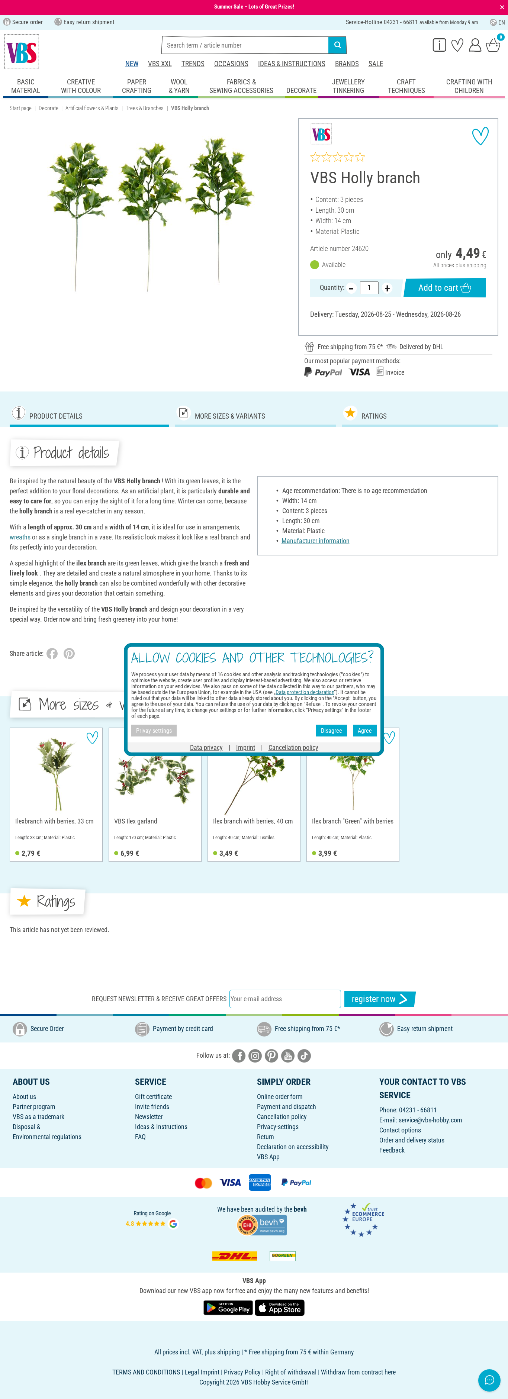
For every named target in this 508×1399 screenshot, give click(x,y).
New (131, 63)
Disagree (331, 730)
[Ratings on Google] (152, 1219)
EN (501, 22)
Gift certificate (153, 1096)
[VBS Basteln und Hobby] (21, 51)
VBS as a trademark (38, 1117)
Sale (376, 63)
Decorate (48, 108)
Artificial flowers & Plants (92, 108)
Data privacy (206, 747)
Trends (193, 63)
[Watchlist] (457, 45)
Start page (21, 108)
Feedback (392, 1150)
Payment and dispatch (286, 1107)
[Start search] (337, 45)
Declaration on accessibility (293, 1147)
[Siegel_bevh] (262, 1224)
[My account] (475, 45)
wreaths (20, 537)
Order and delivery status (411, 1140)
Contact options (400, 1130)
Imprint (245, 747)
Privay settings (154, 730)
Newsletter (149, 1117)
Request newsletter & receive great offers (159, 999)
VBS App (268, 1157)
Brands (347, 63)
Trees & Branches (145, 108)
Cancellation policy (282, 1117)
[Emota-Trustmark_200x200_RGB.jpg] (363, 1219)
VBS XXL (160, 63)
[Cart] (493, 45)
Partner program (34, 1107)
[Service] (439, 45)
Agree (365, 730)
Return (265, 1137)
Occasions (231, 63)
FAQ (140, 1137)
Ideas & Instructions (291, 63)
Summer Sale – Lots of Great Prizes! (254, 6)
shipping (476, 265)
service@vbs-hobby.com (430, 1120)
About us (24, 1096)
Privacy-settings (278, 1127)
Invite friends (152, 1107)
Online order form (280, 1096)
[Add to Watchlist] (480, 136)
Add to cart (438, 288)
